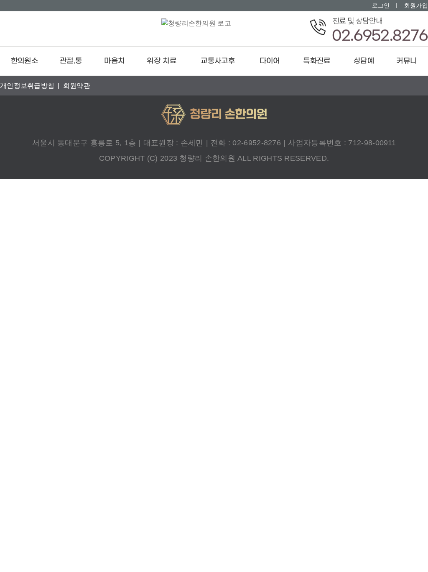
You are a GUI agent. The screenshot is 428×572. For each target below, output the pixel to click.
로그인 (381, 5)
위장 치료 (161, 61)
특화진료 (316, 61)
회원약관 (76, 85)
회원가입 (416, 5)
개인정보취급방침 (27, 85)
